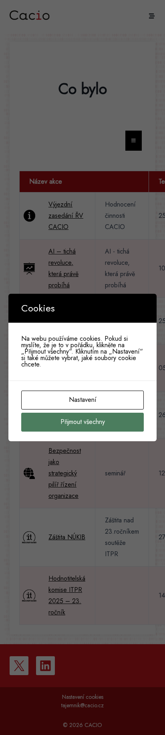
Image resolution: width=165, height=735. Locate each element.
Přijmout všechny (82, 421)
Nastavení (83, 399)
